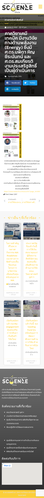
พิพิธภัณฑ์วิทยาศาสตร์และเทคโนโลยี (20, 451)
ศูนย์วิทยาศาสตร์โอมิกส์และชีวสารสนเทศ (21, 447)
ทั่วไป (20, 76)
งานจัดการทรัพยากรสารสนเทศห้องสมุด (21, 416)
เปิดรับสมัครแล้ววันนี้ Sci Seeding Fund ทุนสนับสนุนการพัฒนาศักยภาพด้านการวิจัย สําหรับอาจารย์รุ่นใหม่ (31, 334)
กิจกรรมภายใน (13, 76)
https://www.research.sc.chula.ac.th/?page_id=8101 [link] (22, 191)
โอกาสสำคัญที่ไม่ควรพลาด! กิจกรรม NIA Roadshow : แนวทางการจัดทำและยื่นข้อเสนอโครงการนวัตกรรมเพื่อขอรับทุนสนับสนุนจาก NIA (12, 262)
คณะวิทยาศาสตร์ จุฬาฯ (15, 412)
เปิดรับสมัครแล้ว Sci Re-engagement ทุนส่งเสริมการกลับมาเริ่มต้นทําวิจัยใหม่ (12, 330)
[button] (39, 7)
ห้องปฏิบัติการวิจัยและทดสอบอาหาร (19, 427)
